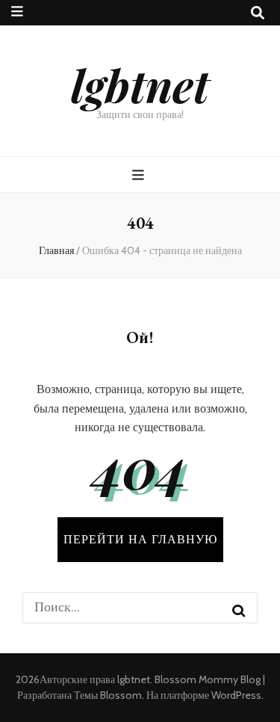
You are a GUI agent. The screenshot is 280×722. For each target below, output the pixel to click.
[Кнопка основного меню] (140, 175)
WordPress (236, 695)
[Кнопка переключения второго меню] (17, 11)
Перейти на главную (140, 539)
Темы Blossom (108, 695)
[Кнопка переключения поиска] (257, 13)
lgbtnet (140, 84)
